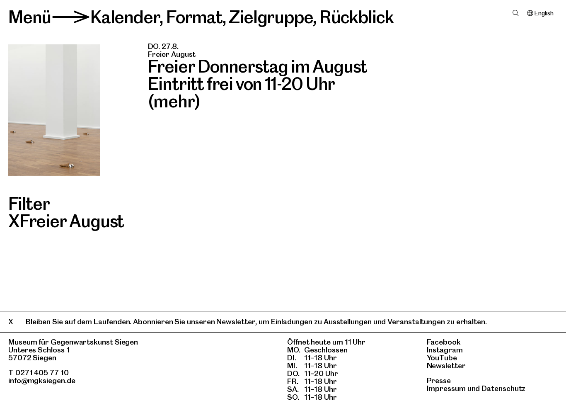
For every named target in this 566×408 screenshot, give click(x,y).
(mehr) (174, 101)
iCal (186, 46)
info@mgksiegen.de (41, 380)
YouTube (442, 357)
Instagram (445, 349)
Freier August (71, 221)
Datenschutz (503, 388)
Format (194, 17)
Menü (29, 17)
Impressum (446, 388)
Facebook (444, 342)
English (544, 13)
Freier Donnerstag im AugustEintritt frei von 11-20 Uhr (258, 75)
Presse (439, 380)
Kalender (125, 17)
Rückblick (356, 17)
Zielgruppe (271, 17)
